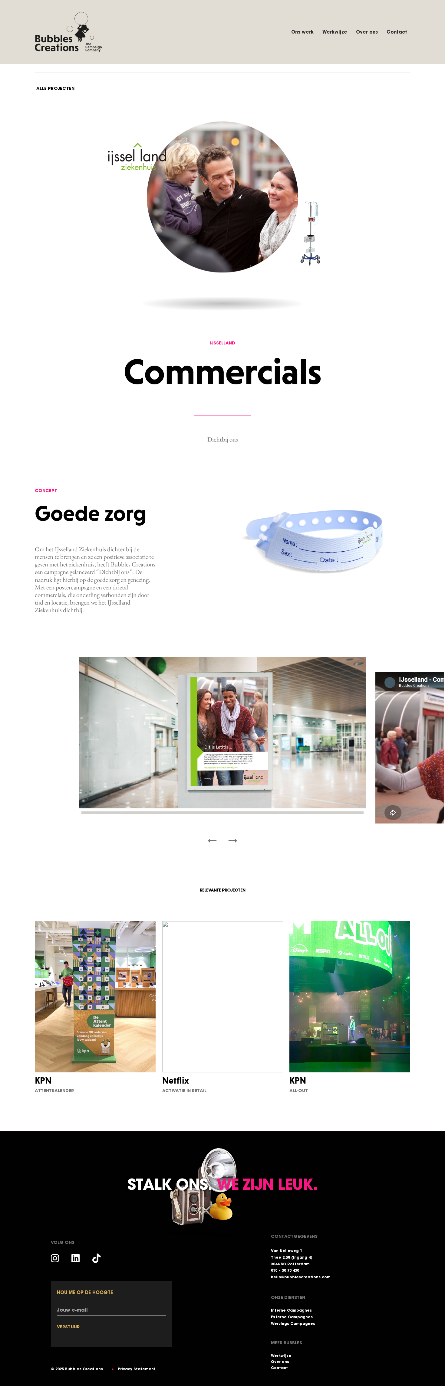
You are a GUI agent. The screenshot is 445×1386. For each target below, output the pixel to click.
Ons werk (302, 32)
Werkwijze (334, 32)
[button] (212, 840)
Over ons (367, 32)
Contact (397, 32)
